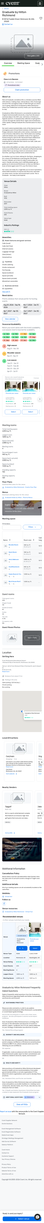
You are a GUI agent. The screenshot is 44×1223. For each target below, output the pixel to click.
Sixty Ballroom (14, 559)
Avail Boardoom (14, 567)
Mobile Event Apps (8, 1135)
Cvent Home (6, 1149)
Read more (5, 671)
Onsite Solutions (7, 1123)
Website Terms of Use (9, 1171)
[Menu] (2, 3)
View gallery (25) (33, 56)
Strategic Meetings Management (12, 1138)
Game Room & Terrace (15, 574)
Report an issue (5, 1112)
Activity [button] (8, 822)
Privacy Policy (6, 1164)
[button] (40, 399)
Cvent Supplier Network (9, 1120)
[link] (17, 798)
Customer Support (8, 1156)
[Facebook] (4, 904)
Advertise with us (7, 1174)
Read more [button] (9, 767)
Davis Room (13, 552)
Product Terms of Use (9, 1167)
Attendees (6, 524)
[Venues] (40, 3)
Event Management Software (11, 1128)
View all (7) (6, 292)
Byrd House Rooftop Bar (15, 581)
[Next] (41, 64)
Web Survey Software (9, 1141)
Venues (6, 8)
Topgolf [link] (8, 807)
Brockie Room (13, 545)
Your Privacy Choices (8, 1159)
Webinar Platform (7, 1144)
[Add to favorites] (40, 18)
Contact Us (5, 1153)
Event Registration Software (11, 1132)
